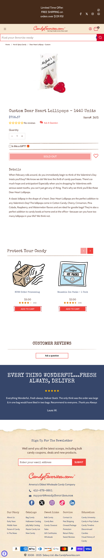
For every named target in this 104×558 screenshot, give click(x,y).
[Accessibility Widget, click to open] (4, 554)
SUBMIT (78, 462)
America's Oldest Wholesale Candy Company (52, 484)
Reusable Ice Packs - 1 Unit (72, 292)
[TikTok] (99, 10)
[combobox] (52, 37)
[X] (87, 13)
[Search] (100, 37)
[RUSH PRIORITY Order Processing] (27, 274)
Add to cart (27, 309)
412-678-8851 (42, 490)
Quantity (14, 130)
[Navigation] (5, 29)
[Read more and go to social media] (31, 502)
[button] (96, 37)
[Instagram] (93, 13)
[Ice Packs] (72, 274)
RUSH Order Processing (27, 292)
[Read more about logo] (52, 480)
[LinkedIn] (99, 13)
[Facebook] (81, 13)
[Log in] (90, 29)
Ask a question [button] (52, 355)
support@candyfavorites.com (53, 495)
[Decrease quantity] (12, 136)
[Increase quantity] (22, 136)
